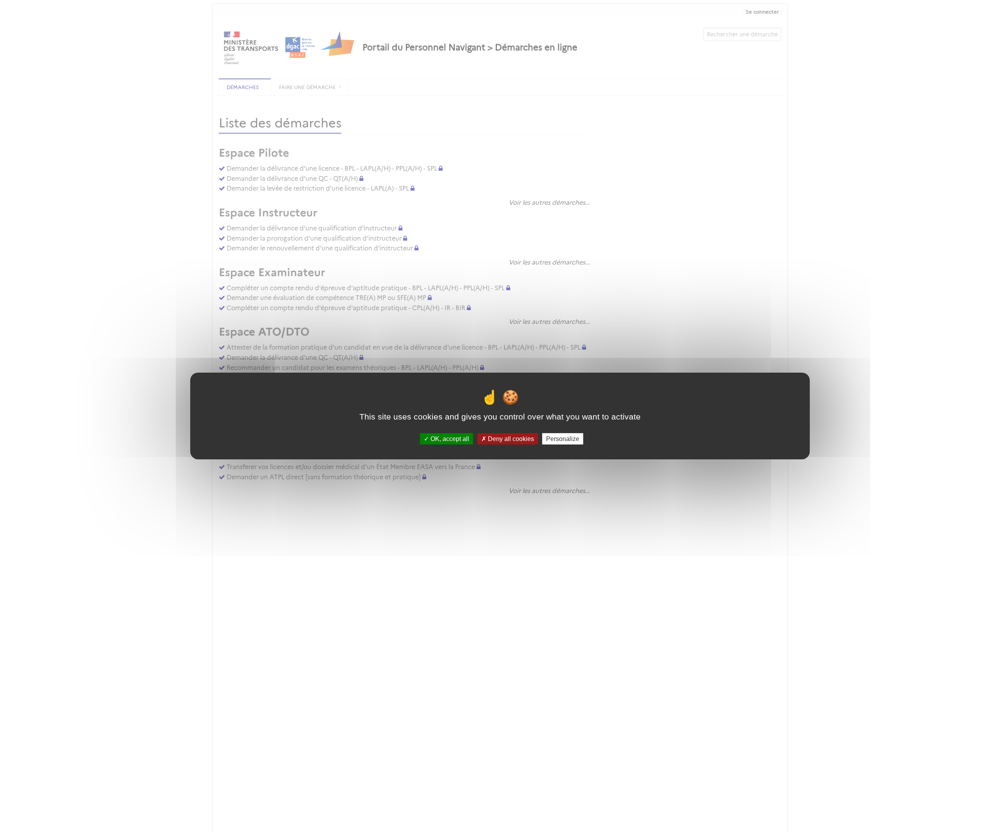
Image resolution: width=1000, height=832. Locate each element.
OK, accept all (449, 439)
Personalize (562, 439)
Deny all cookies (510, 439)
